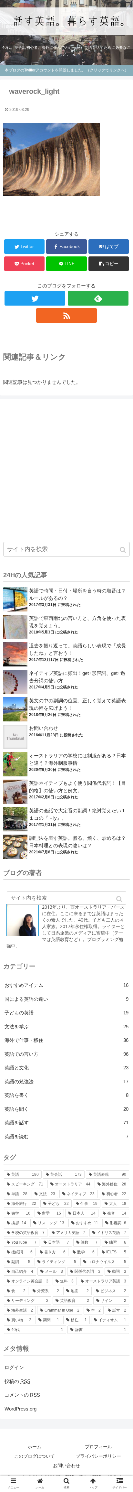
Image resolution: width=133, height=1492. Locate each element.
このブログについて (34, 1456)
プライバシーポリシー (98, 1456)
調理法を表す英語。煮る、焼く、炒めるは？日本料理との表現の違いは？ (77, 841)
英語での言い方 (66, 1054)
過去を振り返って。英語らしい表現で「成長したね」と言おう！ (77, 649)
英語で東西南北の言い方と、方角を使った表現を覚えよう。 (77, 621)
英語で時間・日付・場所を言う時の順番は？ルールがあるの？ (77, 594)
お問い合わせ (43, 728)
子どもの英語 (66, 1012)
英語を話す (66, 1122)
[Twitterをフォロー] (35, 298)
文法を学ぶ (66, 1026)
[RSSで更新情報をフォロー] (66, 315)
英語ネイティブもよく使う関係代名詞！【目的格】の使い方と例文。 (77, 786)
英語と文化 (66, 1067)
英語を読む (66, 1136)
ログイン (14, 1367)
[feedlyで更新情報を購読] (98, 298)
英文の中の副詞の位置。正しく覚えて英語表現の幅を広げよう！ (77, 704)
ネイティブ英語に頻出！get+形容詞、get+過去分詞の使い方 (77, 676)
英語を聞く (66, 1109)
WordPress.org (20, 1408)
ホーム (34, 1446)
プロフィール (98, 1446)
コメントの (22, 1395)
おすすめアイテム (66, 985)
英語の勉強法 (66, 1081)
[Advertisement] (66, 468)
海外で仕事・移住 (66, 1040)
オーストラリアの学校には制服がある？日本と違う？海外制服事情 (77, 759)
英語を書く (66, 1095)
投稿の (17, 1381)
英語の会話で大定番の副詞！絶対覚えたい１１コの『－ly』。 (77, 814)
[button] (123, 550)
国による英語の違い (66, 999)
